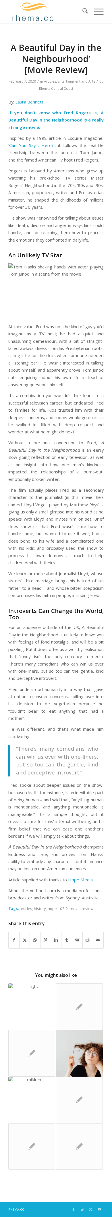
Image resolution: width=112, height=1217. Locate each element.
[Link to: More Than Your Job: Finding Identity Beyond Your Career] (79, 1053)
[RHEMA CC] (46, 11)
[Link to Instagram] (82, 1209)
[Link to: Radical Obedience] (79, 1100)
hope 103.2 (58, 908)
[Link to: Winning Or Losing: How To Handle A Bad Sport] (79, 1006)
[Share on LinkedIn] (56, 940)
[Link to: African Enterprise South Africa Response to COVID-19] (79, 1146)
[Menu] (96, 11)
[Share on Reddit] (88, 940)
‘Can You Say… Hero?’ (31, 145)
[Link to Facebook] (73, 1209)
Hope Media (80, 880)
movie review (81, 908)
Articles (50, 81)
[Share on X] (25, 940)
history (40, 908)
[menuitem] (82, 11)
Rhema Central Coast (56, 88)
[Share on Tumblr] (66, 940)
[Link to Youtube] (99, 1209)
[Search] (82, 11)
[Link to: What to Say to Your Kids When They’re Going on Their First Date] (31, 1053)
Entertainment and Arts (76, 81)
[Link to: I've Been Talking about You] (31, 1100)
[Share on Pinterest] (45, 940)
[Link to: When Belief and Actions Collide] (31, 1006)
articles (26, 908)
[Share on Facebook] (14, 940)
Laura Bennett (29, 102)
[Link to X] (90, 1209)
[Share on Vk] (77, 940)
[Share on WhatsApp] (35, 940)
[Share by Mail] (98, 940)
